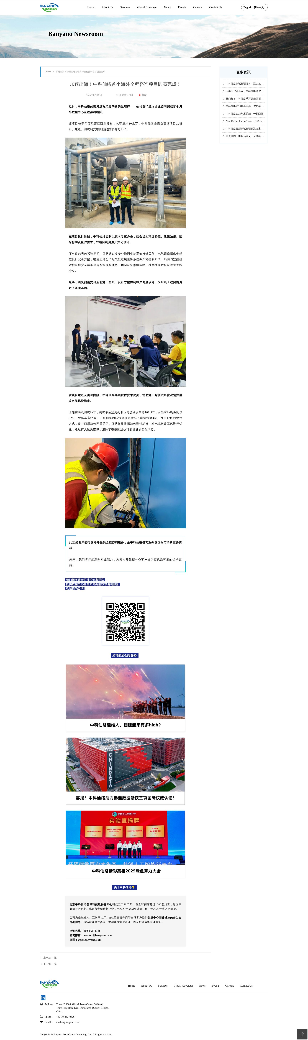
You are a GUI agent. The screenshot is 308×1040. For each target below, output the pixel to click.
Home (48, 71)
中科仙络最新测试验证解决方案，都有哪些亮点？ (245, 97)
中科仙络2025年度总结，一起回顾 (244, 82)
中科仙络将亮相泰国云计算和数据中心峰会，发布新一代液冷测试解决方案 (245, 120)
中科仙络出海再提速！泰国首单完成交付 (245, 112)
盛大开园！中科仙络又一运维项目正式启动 (245, 105)
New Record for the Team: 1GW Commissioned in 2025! (245, 90)
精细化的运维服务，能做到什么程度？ (245, 127)
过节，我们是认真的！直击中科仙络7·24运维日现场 (245, 135)
